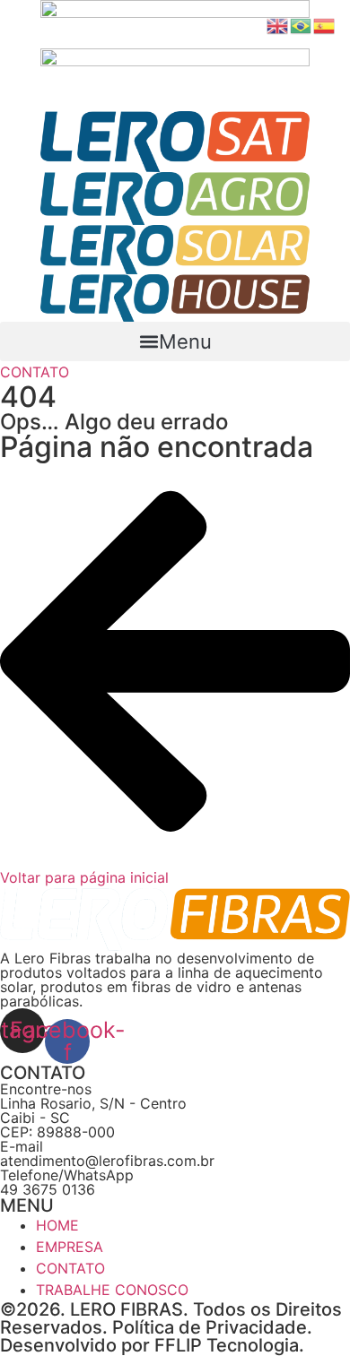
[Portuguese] (301, 24)
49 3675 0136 (47, 1189)
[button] (175, 341)
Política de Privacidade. (212, 1327)
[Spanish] (325, 24)
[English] (278, 24)
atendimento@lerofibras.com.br (107, 1161)
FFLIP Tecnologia (226, 1345)
